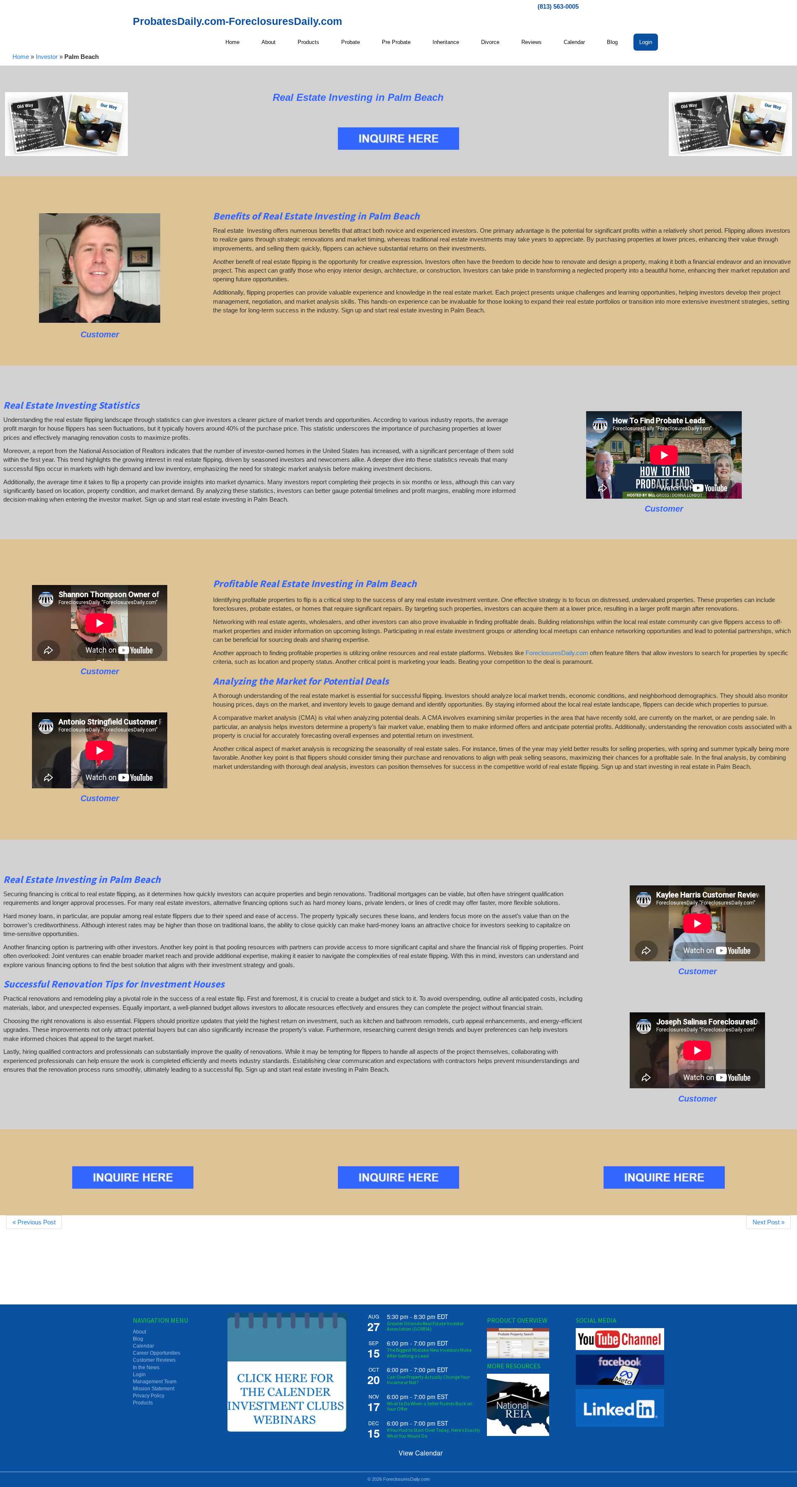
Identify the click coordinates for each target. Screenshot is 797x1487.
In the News (146, 1367)
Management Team (154, 1382)
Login (139, 1374)
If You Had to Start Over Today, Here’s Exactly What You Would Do (433, 1432)
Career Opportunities (156, 1353)
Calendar (143, 1346)
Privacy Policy (148, 1396)
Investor (47, 56)
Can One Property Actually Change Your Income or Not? (428, 1379)
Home (20, 56)
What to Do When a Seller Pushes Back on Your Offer (429, 1406)
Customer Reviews (154, 1360)
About (139, 1332)
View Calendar (420, 1453)
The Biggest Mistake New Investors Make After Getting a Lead (429, 1352)
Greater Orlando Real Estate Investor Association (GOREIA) (425, 1326)
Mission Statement (153, 1389)
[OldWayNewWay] (66, 124)
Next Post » (769, 1222)
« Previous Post (34, 1222)
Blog (138, 1339)
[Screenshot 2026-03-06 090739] (99, 268)
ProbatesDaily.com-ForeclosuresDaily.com (237, 21)
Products (143, 1403)
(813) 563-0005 (558, 6)
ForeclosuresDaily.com (557, 652)
